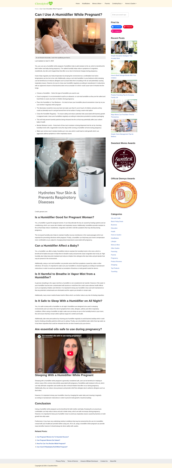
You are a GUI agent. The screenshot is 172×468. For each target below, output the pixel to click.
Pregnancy (114, 258)
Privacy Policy (60, 461)
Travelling (114, 271)
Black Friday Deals (117, 221)
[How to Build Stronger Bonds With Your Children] (124, 67)
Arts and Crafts (115, 218)
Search (133, 15)
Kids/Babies (86, 3)
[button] (122, 3)
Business (114, 225)
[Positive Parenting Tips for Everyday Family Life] (124, 87)
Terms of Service (72, 461)
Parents (107, 3)
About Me (113, 461)
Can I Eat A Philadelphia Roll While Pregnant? (52, 447)
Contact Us (104, 461)
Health (113, 231)
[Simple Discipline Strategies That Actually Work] (124, 48)
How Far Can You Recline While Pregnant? (51, 443)
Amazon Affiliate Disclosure (89, 461)
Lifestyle (113, 241)
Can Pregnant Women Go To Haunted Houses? (53, 437)
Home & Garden (116, 235)
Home (78, 3)
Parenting (114, 251)
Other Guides (115, 248)
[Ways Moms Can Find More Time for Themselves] (124, 106)
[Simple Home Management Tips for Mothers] (124, 126)
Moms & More (115, 245)
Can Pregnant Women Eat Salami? (48, 440)
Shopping (114, 265)
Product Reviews (116, 261)
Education (114, 228)
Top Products (115, 268)
